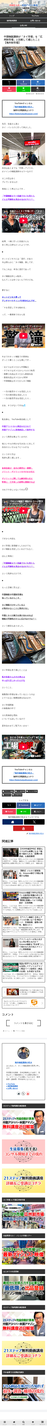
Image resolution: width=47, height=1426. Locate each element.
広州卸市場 (18, 795)
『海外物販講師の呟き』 (23, 107)
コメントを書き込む (23, 1023)
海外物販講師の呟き (23, 1062)
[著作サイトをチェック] (12, 822)
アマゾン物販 (9, 791)
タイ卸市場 (20, 791)
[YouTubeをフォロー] (23, 828)
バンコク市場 (32, 791)
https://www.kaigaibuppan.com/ (23, 114)
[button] (38, 89)
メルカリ (7, 795)
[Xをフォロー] (34, 822)
